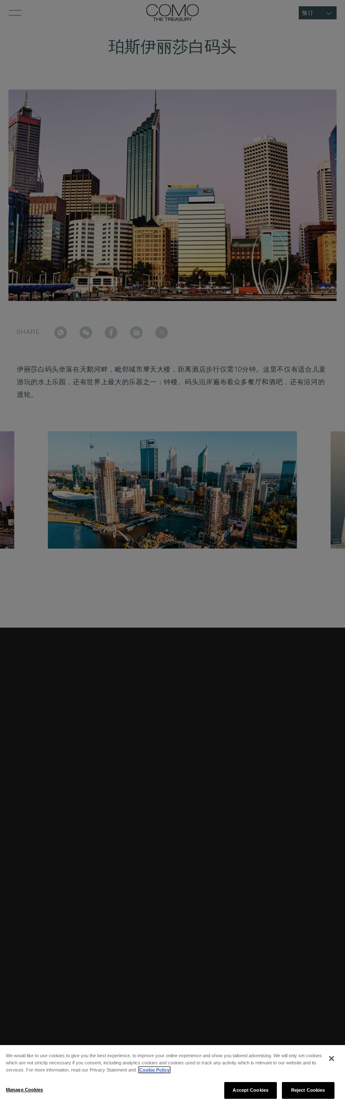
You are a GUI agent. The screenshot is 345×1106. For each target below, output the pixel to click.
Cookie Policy (154, 1069)
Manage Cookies (24, 1089)
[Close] (331, 1058)
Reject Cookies (308, 1090)
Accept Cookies (250, 1090)
